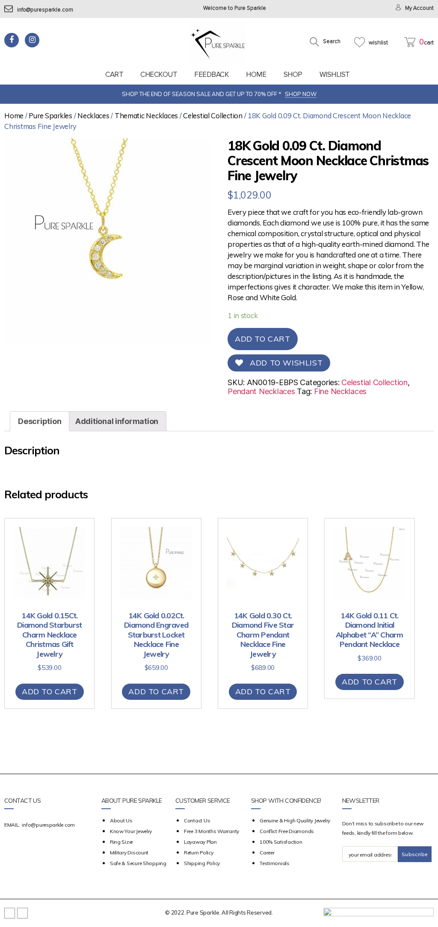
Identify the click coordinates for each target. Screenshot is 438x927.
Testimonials (275, 863)
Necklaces (93, 115)
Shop (293, 74)
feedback (211, 74)
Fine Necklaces (340, 391)
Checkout (158, 74)
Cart (114, 74)
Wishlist (335, 74)
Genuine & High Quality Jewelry (295, 820)
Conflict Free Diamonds (287, 831)
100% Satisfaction (281, 842)
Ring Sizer (121, 842)
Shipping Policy (202, 863)
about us (121, 820)
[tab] (39, 421)
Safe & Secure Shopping (138, 863)
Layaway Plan (200, 842)
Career (267, 852)
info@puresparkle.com (45, 10)
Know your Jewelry (131, 831)
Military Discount (129, 852)
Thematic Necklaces (146, 115)
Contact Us (197, 820)
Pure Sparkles (50, 115)
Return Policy (198, 852)
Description (39, 421)
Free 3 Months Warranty (211, 831)
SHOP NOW (301, 94)
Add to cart (262, 339)
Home (256, 74)
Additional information (116, 421)
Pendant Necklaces (261, 391)
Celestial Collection (213, 115)
